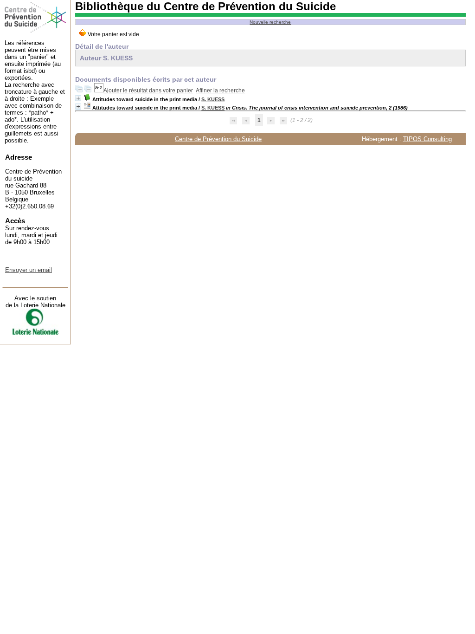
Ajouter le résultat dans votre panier (148, 90)
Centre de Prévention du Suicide (218, 139)
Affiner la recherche (220, 90)
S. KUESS (213, 99)
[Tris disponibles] (98, 90)
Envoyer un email (28, 269)
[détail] (78, 98)
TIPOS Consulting (427, 139)
